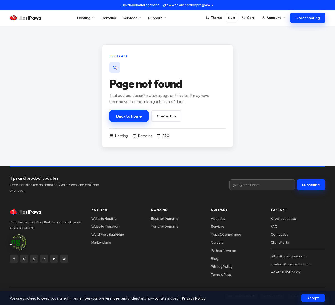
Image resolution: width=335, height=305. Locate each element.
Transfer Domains (164, 226)
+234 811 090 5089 (285, 272)
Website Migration (105, 226)
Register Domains (164, 218)
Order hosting (307, 18)
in (44, 259)
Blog (214, 258)
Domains (108, 18)
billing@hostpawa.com (289, 256)
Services (130, 18)
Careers (217, 242)
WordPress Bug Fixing (107, 234)
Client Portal (280, 242)
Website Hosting (104, 218)
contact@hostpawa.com (291, 264)
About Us (218, 218)
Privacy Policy (221, 266)
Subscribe (311, 184)
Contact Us (279, 234)
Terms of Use (221, 274)
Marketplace (101, 242)
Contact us (166, 116)
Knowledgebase (283, 218)
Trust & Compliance (226, 234)
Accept (313, 298)
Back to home (129, 116)
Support (155, 18)
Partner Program (223, 250)
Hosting (83, 18)
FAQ (274, 226)
